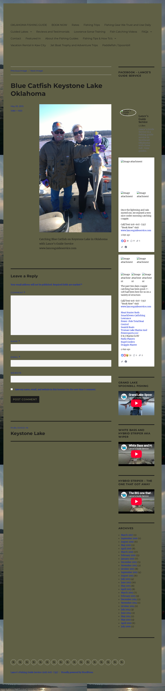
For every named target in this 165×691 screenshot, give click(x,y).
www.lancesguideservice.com (136, 230)
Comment (18, 292)
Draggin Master (129, 344)
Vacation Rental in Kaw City (28, 45)
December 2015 (129, 562)
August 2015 (127, 575)
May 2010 (126, 619)
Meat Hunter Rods (130, 312)
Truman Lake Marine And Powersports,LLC (134, 331)
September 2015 (129, 572)
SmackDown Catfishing (133, 315)
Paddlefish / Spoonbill (116, 45)
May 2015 (126, 586)
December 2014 (129, 599)
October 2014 (127, 606)
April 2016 (126, 548)
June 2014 (126, 613)
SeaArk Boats (127, 327)
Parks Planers (128, 339)
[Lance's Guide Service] (128, 112)
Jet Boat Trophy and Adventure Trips (74, 45)
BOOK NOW (59, 24)
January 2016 (127, 558)
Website (16, 373)
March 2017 (127, 535)
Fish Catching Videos (123, 31)
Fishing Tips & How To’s (97, 38)
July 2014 (125, 609)
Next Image (36, 70)
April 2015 (126, 589)
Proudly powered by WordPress (77, 672)
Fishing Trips (92, 24)
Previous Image (19, 70)
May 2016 (126, 545)
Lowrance (126, 318)
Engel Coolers (128, 342)
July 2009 (126, 626)
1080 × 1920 (16, 110)
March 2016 (127, 552)
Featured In (33, 38)
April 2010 (126, 623)
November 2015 (129, 565)
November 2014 (129, 602)
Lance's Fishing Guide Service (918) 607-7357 (34, 672)
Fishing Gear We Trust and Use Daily (127, 24)
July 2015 (125, 579)
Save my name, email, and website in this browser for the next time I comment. (55, 389)
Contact (16, 38)
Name (15, 341)
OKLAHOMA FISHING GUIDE (29, 24)
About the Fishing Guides (61, 38)
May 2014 (126, 616)
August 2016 (127, 541)
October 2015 (127, 569)
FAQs (145, 31)
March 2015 (127, 592)
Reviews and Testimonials (52, 31)
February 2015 (128, 596)
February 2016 (128, 555)
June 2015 (126, 582)
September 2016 (129, 538)
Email (15, 357)
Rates (75, 24)
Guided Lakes (19, 31)
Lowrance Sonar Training (89, 31)
